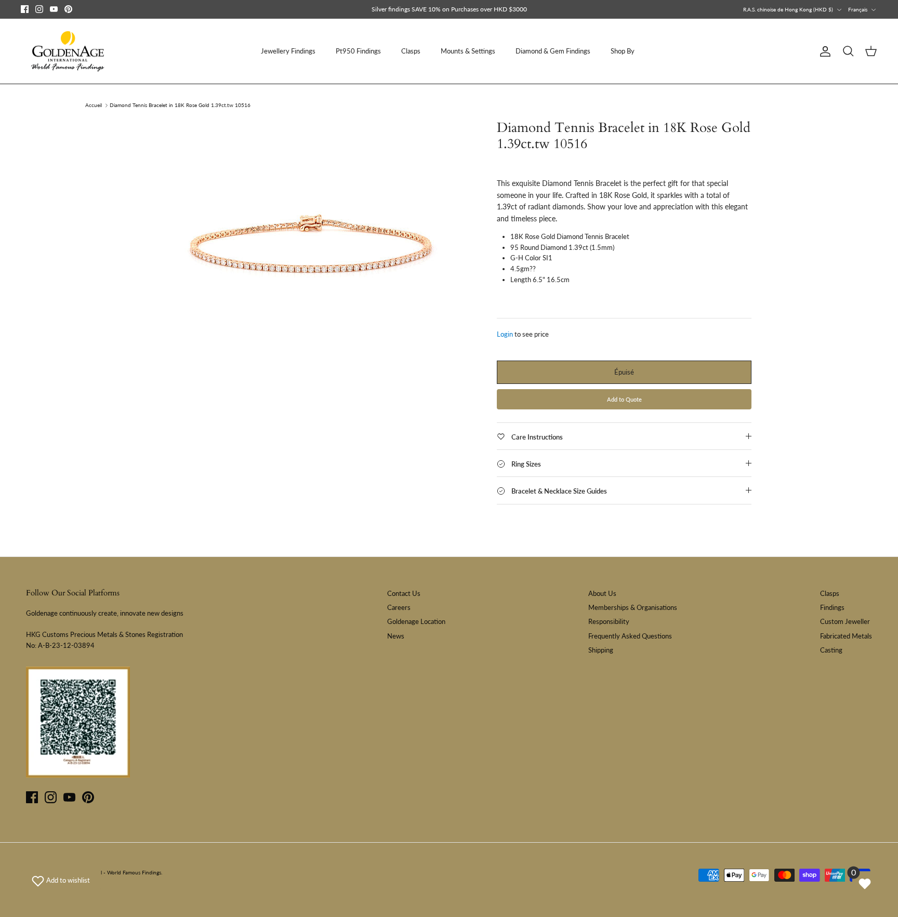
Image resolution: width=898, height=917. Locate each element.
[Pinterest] (68, 9)
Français (857, 9)
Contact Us (403, 593)
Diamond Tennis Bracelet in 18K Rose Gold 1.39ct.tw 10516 (180, 105)
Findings (832, 607)
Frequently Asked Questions (630, 636)
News (395, 636)
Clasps (410, 51)
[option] (310, 249)
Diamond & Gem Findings (553, 51)
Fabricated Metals (846, 636)
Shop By (623, 51)
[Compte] (823, 51)
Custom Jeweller (845, 621)
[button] (61, 880)
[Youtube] (54, 9)
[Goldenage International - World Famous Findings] (67, 51)
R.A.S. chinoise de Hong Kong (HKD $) (788, 9)
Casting (831, 650)
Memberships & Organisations (632, 607)
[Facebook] (25, 9)
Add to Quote (624, 399)
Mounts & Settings (468, 51)
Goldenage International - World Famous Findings (103, 872)
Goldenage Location (416, 621)
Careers (399, 607)
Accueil (93, 105)
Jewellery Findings (288, 51)
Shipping (600, 650)
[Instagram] (39, 9)
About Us (602, 593)
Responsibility (608, 621)
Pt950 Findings (358, 51)
